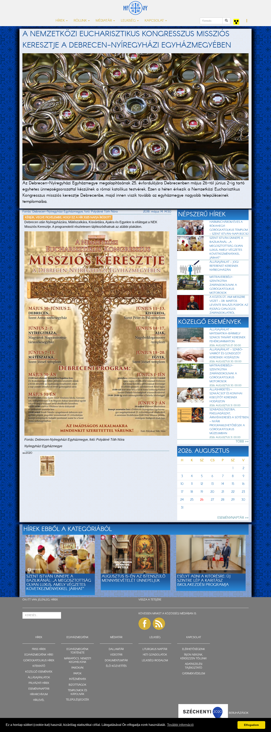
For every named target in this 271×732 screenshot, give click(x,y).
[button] (247, 21)
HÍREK (54, 600)
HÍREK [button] (61, 20)
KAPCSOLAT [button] (155, 20)
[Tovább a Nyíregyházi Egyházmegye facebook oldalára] (144, 624)
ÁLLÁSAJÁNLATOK (39, 678)
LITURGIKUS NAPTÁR (154, 649)
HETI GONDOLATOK (155, 655)
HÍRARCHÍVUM (39, 694)
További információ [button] (180, 724)
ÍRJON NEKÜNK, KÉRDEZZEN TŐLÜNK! (193, 657)
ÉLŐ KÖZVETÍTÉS (116, 666)
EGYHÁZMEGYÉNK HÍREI (38, 655)
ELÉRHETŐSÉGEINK (193, 649)
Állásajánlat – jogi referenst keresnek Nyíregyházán (223, 266)
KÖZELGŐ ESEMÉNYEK (38, 672)
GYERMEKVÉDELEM (193, 674)
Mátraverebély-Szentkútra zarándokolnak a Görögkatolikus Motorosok (223, 285)
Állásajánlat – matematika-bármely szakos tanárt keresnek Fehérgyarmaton (227, 335)
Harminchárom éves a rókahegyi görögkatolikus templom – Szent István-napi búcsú (228, 228)
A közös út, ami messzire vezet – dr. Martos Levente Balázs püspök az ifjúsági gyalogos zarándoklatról (228, 305)
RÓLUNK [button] (81, 20)
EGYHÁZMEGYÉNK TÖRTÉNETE (77, 651)
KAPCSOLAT (193, 637)
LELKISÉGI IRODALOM (155, 660)
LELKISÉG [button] (129, 20)
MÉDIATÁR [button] (104, 20)
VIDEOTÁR (116, 655)
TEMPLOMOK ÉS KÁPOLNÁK (77, 692)
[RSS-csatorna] (159, 624)
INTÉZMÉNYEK (77, 679)
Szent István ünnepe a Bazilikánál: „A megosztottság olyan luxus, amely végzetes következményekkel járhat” (226, 248)
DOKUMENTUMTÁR (116, 660)
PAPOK (77, 674)
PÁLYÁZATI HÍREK (39, 683)
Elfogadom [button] (251, 724)
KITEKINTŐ (39, 666)
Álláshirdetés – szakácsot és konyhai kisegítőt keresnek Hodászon (225, 395)
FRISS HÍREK (39, 649)
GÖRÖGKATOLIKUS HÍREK (38, 660)
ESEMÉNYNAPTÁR (38, 689)
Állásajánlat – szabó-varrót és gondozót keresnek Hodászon (226, 353)
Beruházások (239, 713)
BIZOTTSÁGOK (77, 685)
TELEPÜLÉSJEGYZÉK (77, 700)
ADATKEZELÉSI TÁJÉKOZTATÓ (193, 666)
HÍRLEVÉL (38, 700)
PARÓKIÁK (77, 668)
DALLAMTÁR (116, 649)
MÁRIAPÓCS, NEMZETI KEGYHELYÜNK (77, 660)
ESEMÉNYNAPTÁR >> (233, 518)
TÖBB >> (242, 441)
